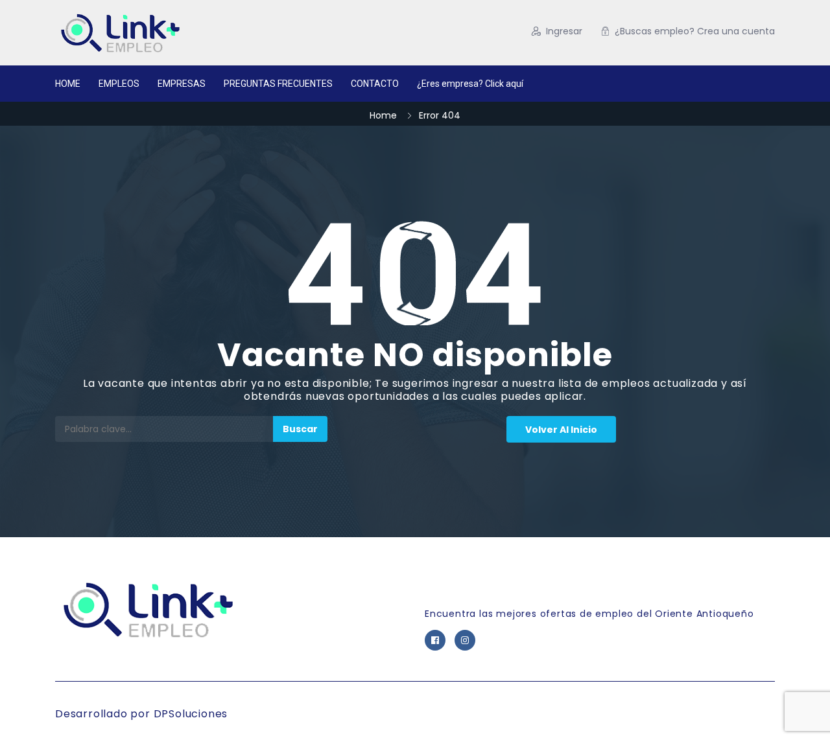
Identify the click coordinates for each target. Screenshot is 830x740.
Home (383, 115)
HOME (67, 83)
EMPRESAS (182, 83)
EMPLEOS (119, 83)
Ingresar (564, 31)
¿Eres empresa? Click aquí (470, 83)
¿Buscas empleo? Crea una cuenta (695, 31)
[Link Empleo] (181, 32)
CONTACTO (375, 83)
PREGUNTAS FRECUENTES (278, 83)
